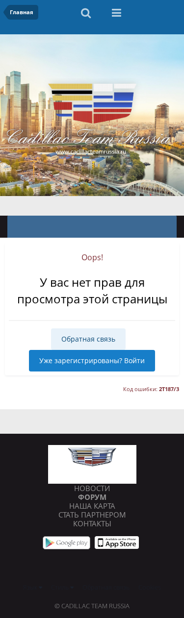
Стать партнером (92, 514)
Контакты (92, 523)
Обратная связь (88, 339)
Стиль (60, 587)
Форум (92, 497)
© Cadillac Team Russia (92, 605)
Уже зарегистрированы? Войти (92, 360)
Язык (31, 587)
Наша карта (92, 506)
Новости (92, 488)
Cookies (149, 587)
